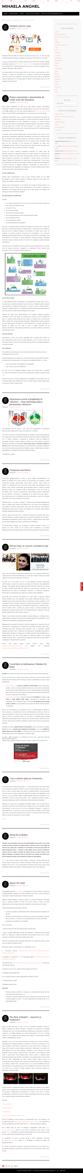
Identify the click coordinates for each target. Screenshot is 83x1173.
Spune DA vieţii (17, 882)
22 (5, 883)
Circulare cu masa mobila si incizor (64, 116)
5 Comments (45, 1007)
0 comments (45, 460)
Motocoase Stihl (59, 127)
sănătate (57, 79)
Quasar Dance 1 (7, 1104)
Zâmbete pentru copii (20, 25)
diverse (57, 63)
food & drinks (58, 68)
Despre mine (13, 14)
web (56, 92)
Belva (28, 1124)
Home (5, 14)
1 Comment (46, 654)
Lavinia (7, 1130)
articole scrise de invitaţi (62, 37)
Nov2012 (5, 666)
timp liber (57, 87)
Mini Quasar (6, 1111)
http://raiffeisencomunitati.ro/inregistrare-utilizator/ (27, 963)
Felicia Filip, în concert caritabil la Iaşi (28, 545)
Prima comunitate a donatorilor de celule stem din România (26, 98)
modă (56, 71)
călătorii (57, 42)
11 (5, 26)
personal (57, 76)
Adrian (5, 1140)
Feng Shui (57, 119)
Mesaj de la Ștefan (18, 834)
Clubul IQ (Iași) (10, 685)
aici (8, 74)
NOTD (57, 74)
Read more (62, 1170)
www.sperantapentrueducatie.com (12, 646)
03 (5, 835)
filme (56, 66)
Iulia (3, 1130)
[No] (81, 1171)
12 (5, 97)
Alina (47, 1127)
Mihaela (12, 1130)
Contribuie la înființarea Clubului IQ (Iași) (27, 665)
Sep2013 (5, 401)
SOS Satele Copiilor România (24, 64)
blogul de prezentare (42, 111)
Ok (57, 1170)
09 (5, 470)
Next (16, 1166)
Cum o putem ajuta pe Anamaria (25, 778)
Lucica (57, 146)
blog (56, 39)
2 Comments (45, 87)
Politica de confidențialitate (52, 14)
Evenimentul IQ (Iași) (11, 697)
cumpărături (58, 58)
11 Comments (45, 1156)
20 (5, 1017)
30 (5, 399)
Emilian (15, 1140)
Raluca (10, 1140)
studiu (56, 84)
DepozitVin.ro (25, 1121)
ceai (56, 50)
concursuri (58, 53)
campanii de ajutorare (22, 28)
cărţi (56, 47)
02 (5, 778)
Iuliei (26, 786)
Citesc (22, 14)
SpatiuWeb (18, 1121)
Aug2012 (5, 780)
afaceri (57, 32)
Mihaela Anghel (21, 6)
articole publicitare (60, 34)
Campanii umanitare (20, 470)
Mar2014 (5, 99)
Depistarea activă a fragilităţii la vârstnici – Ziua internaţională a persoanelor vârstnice (26, 402)
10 (5, 546)
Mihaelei (9, 1132)
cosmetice (58, 55)
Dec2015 (5, 28)
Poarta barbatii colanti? (70, 151)
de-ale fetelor (59, 60)
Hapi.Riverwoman (60, 122)
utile (56, 89)
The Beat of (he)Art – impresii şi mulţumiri (25, 1018)
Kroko (56, 124)
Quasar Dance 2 (7, 1108)
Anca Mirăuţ (19, 891)
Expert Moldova (34, 1121)
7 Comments (45, 873)
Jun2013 (5, 472)
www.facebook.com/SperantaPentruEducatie (15, 648)
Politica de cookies (33, 14)
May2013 (5, 547)
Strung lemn (58, 130)
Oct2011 (5, 836)
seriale (57, 81)
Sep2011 (5, 884)
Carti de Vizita (59, 114)
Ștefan (4, 860)
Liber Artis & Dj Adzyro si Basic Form (13, 1115)
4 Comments (45, 389)
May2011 (5, 1019)
